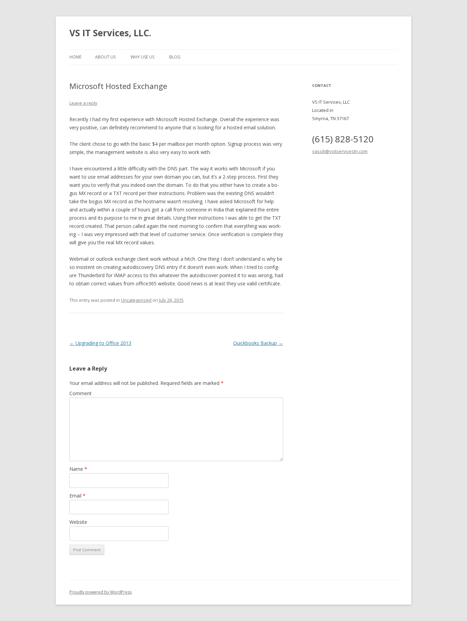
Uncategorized (136, 300)
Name (78, 469)
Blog (175, 57)
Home (75, 57)
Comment (80, 393)
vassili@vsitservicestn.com (340, 151)
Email (77, 495)
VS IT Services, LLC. (110, 33)
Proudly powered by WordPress (100, 592)
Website (78, 522)
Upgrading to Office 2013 (100, 343)
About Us (105, 57)
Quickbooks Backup (258, 343)
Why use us (142, 57)
